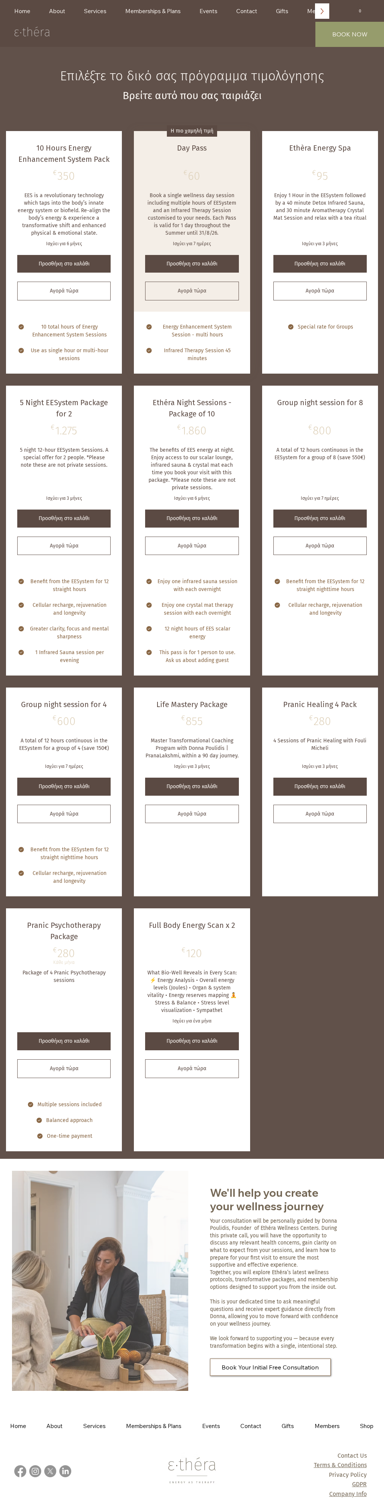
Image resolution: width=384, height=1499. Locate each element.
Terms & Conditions (340, 1465)
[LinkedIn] (65, 1471)
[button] (360, 9)
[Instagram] (35, 1471)
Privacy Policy (348, 1474)
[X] (50, 1471)
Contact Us (352, 1455)
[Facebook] (20, 1471)
